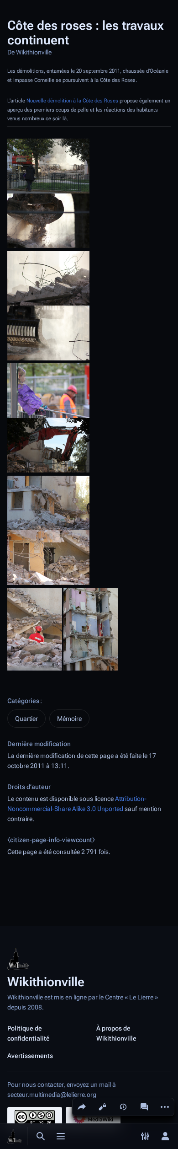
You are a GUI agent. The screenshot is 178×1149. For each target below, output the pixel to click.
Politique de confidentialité (28, 1033)
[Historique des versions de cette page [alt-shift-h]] (123, 1107)
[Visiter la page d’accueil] (14, 1136)
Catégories (23, 700)
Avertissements (30, 1055)
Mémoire (69, 718)
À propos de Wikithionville (116, 1033)
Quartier (26, 718)
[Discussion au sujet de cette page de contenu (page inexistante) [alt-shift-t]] (144, 1107)
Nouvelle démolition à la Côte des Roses (72, 100)
